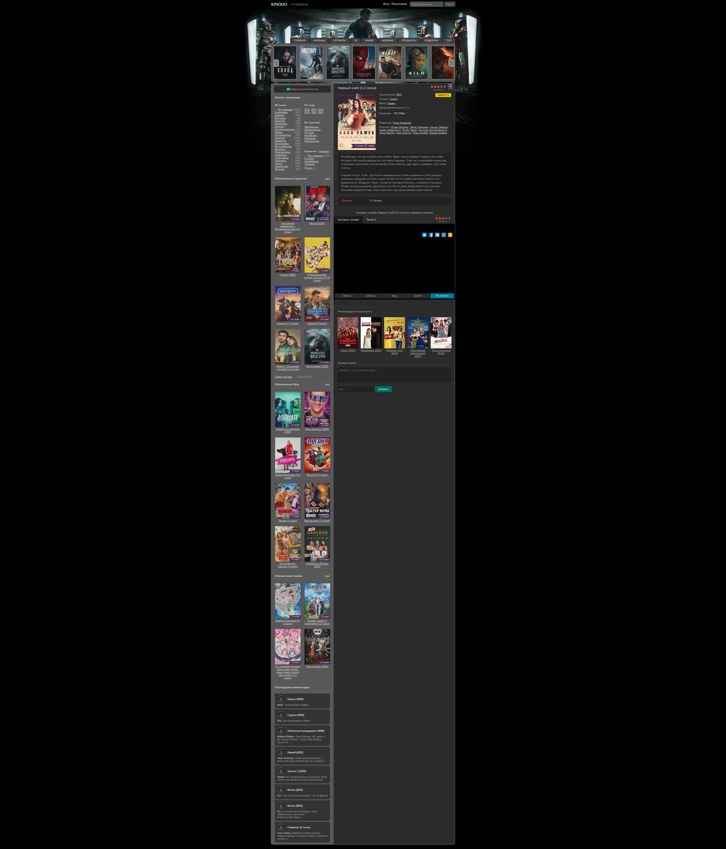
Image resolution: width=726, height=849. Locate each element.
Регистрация (399, 3)
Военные (280, 121)
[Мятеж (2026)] (311, 63)
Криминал (280, 140)
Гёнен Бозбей (420, 132)
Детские (279, 126)
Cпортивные (282, 157)
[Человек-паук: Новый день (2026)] (364, 63)
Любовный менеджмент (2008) (305, 730)
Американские (312, 129)
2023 (307, 112)
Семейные (281, 155)
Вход (386, 3)
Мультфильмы (283, 146)
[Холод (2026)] (285, 63)
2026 (307, 109)
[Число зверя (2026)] (337, 63)
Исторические (283, 135)
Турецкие (309, 164)
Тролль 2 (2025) (296, 771)
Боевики (279, 115)
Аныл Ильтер (387, 132)
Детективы (281, 123)
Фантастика (281, 166)
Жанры (310, 168)
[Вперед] (451, 63)
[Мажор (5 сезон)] (390, 63)
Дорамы (324, 151)
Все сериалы (315, 155)
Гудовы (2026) (295, 715)
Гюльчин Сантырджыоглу (432, 130)
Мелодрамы (282, 143)
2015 (399, 94)
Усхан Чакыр (409, 130)
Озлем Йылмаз (399, 127)
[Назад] (276, 63)
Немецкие (310, 138)
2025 (313, 109)
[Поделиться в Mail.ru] (443, 235)
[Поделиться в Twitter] (424, 235)
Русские (309, 132)
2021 (320, 112)
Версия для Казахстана (302, 89)
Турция (393, 99)
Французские (311, 141)
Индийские (310, 135)
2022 (313, 112)
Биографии (281, 112)
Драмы (391, 103)
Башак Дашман (438, 132)
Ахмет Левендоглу (390, 130)
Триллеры (280, 160)
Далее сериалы (283, 376)
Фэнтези (279, 169)
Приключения (282, 152)
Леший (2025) (295, 752)
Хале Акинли (403, 132)
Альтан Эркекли (439, 127)
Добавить (383, 389)
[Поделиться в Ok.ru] (450, 235)
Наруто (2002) (295, 699)
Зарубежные (311, 127)
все (327, 178)
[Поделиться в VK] (437, 235)
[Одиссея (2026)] (443, 63)
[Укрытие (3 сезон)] (416, 63)
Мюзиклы (280, 149)
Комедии (280, 138)
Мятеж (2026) (295, 789)
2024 (320, 109)
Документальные (284, 129)
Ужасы (278, 163)
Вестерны (280, 118)
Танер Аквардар (402, 122)
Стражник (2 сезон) (298, 827)
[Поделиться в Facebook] (431, 235)
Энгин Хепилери (419, 127)
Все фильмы (285, 109)
